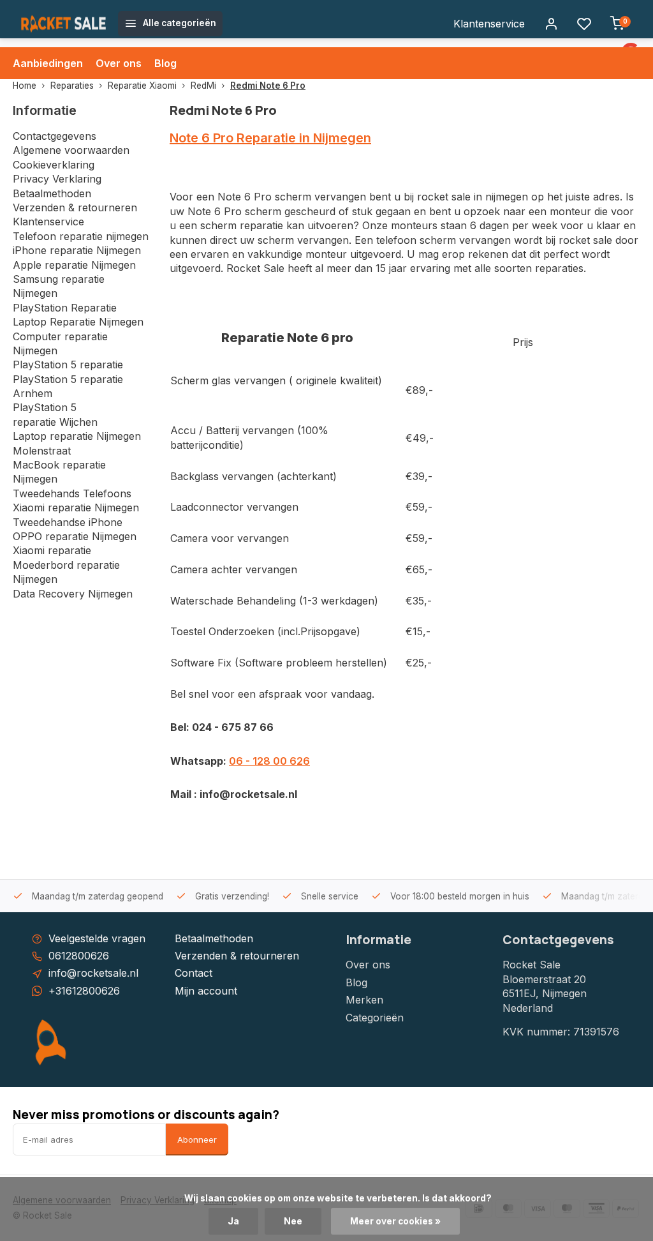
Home (24, 85)
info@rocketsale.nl (93, 972)
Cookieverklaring (53, 164)
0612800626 (78, 955)
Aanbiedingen (48, 63)
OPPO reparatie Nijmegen (74, 536)
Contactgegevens (54, 136)
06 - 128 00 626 (269, 761)
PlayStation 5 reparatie (68, 364)
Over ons (119, 63)
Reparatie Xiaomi (142, 85)
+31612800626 (84, 990)
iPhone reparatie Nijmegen (77, 250)
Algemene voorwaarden (71, 150)
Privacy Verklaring (57, 178)
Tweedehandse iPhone (67, 522)
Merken (364, 999)
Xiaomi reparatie (52, 550)
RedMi (203, 85)
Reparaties (72, 85)
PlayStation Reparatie (65, 307)
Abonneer (197, 1139)
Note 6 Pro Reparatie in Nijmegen (270, 138)
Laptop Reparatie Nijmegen (78, 321)
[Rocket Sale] (63, 23)
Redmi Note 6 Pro (267, 85)
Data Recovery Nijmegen (73, 593)
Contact (193, 972)
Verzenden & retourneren (75, 207)
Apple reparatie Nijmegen (74, 265)
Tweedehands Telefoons (72, 493)
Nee (293, 1221)
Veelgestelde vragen (96, 938)
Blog (165, 63)
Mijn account (206, 990)
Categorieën (375, 1017)
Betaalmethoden (52, 193)
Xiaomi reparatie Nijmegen (76, 507)
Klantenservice (489, 23)
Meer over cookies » (395, 1221)
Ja (233, 1221)
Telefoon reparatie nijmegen (81, 236)
